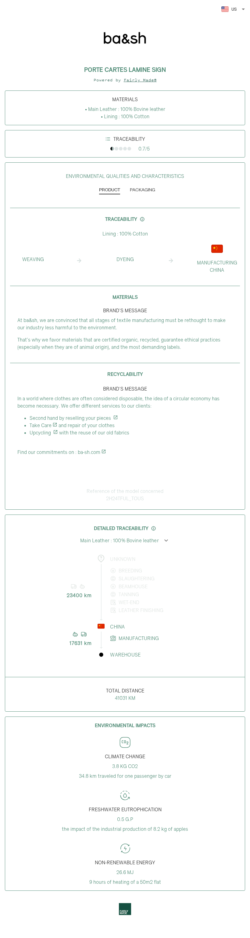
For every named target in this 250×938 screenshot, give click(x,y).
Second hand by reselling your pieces (71, 418)
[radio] (112, 148)
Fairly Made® (140, 80)
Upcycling (41, 433)
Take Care (41, 425)
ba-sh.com (89, 452)
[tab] (109, 190)
